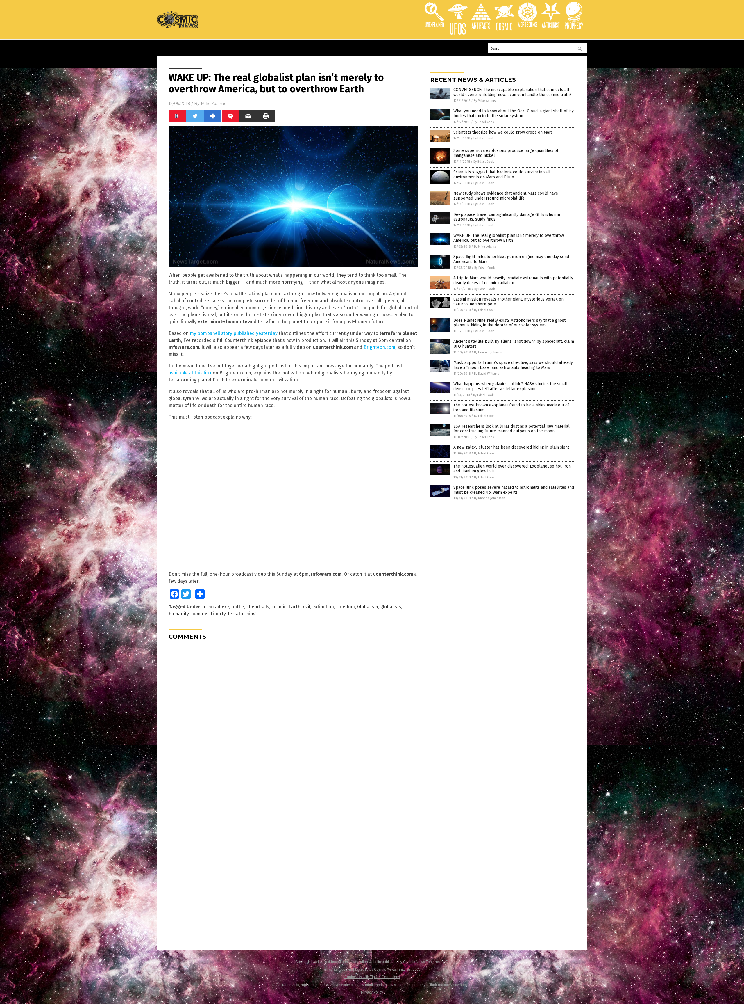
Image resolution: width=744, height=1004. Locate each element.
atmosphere (216, 606)
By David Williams (486, 374)
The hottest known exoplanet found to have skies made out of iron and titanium (511, 408)
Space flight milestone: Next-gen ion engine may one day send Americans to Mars (511, 259)
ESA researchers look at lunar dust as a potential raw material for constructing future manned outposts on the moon (511, 429)
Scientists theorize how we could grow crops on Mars (503, 132)
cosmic (278, 606)
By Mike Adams (485, 101)
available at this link (190, 373)
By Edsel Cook (484, 122)
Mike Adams (213, 103)
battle (237, 606)
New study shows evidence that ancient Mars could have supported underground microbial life (505, 196)
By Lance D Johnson (488, 352)
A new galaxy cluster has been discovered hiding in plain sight (511, 447)
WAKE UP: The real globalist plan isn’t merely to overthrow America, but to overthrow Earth (508, 238)
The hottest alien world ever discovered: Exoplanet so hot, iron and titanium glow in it (512, 469)
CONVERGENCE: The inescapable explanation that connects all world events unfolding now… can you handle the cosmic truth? (512, 92)
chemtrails (257, 606)
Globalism (367, 606)
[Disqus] (294, 717)
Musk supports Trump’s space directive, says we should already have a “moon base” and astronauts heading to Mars (513, 365)
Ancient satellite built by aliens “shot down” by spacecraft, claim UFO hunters (513, 344)
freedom (345, 606)
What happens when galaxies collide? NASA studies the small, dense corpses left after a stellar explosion (510, 386)
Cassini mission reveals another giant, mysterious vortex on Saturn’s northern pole (508, 302)
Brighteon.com (379, 347)
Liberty (218, 613)
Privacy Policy (372, 992)
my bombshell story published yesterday (234, 333)
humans (199, 613)
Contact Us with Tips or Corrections (372, 977)
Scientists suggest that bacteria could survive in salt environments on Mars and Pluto (501, 175)
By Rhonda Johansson (489, 498)
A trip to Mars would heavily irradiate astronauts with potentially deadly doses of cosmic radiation (513, 280)
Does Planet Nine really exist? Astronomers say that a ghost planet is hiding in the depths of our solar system (509, 323)
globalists (390, 606)
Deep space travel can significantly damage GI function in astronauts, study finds (506, 217)
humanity (179, 613)
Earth (295, 606)
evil (306, 606)
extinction (323, 606)
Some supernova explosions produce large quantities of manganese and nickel (505, 153)
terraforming (242, 613)
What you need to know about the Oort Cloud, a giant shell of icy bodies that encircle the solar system (513, 113)
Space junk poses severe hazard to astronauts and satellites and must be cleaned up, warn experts (513, 490)
